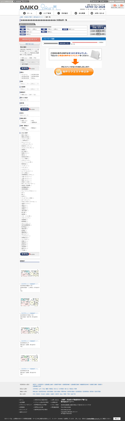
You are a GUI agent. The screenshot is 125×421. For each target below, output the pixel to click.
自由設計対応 (26, 156)
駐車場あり (25, 227)
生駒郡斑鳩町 (66, 384)
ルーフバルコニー (27, 171)
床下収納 (25, 151)
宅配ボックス (26, 203)
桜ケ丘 (66, 389)
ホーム (22, 400)
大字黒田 (61, 389)
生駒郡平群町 (57, 384)
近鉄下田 (73, 394)
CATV (24, 196)
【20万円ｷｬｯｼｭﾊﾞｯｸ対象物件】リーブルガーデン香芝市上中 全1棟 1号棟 (38, 341)
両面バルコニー (26, 180)
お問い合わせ (55, 400)
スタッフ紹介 (55, 404)
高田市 (57, 394)
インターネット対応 (28, 198)
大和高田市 (40, 384)
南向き (24, 155)
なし (35, 94)
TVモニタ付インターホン (29, 201)
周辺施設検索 (55, 407)
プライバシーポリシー (26, 404)
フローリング (26, 218)
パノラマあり (25, 129)
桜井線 (91, 391)
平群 (68, 394)
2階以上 (24, 205)
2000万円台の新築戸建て (41, 400)
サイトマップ (23, 409)
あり (31, 94)
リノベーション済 (27, 162)
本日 (32, 120)
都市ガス (25, 248)
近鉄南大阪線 (70, 391)
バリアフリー (26, 236)
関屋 (65, 394)
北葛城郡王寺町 (37, 386)
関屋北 (51, 389)
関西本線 (63, 391)
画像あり (24, 128)
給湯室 (24, 230)
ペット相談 (25, 158)
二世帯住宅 (25, 140)
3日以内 (24, 122)
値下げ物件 (25, 64)
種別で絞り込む (30, 44)
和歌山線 (35, 391)
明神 (75, 389)
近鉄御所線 (86, 391)
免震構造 (25, 219)
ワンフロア (25, 239)
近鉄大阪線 (57, 391)
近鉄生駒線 (50, 391)
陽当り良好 (25, 135)
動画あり (34, 128)
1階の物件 (25, 210)
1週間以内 (34, 122)
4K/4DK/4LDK (25, 78)
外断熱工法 (25, 237)
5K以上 (33, 78)
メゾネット (25, 165)
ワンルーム (25, 74)
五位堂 (43, 394)
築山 (61, 394)
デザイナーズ (26, 160)
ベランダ (25, 167)
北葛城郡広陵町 (75, 384)
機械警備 (25, 232)
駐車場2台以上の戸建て (41, 404)
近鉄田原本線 (42, 391)
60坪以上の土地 (39, 407)
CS (23, 192)
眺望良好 (25, 164)
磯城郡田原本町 (84, 384)
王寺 (34, 394)
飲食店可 (25, 245)
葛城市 (100, 384)
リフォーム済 (26, 138)
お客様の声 (55, 402)
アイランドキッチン (28, 147)
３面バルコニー (26, 178)
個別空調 (25, 228)
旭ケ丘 (56, 389)
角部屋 (24, 214)
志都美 (47, 394)
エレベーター (26, 223)
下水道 (24, 250)
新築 (31, 58)
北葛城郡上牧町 (49, 384)
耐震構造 (25, 221)
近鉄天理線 (98, 391)
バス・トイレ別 (26, 216)
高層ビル (25, 241)
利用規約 (22, 407)
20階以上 (25, 209)
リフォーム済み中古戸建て (42, 402)
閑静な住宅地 (26, 137)
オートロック (26, 200)
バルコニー (25, 169)
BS (23, 194)
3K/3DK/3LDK (35, 76)
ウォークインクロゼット (29, 191)
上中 (40, 389)
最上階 (24, 212)
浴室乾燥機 (25, 189)
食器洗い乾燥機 (26, 185)
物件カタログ (23, 412)
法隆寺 (52, 394)
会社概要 (22, 402)
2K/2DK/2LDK (25, 76)
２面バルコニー (26, 176)
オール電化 (25, 173)
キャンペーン (26, 142)
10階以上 (25, 207)
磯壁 (47, 389)
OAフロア (25, 234)
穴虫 (43, 389)
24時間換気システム (28, 174)
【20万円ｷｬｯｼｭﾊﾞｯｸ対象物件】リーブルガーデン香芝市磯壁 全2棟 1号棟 (38, 284)
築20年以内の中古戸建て (41, 409)
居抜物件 (25, 246)
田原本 (38, 394)
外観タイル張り (26, 182)
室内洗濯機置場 (26, 225)
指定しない (25, 58)
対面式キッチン (26, 146)
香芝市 (34, 384)
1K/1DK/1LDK (35, 74)
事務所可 (25, 243)
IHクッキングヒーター (28, 183)
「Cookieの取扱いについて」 (93, 418)
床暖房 (24, 149)
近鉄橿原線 (79, 391)
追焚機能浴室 (26, 187)
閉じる (117, 418)
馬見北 (71, 389)
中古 (35, 58)
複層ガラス (25, 153)
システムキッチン (27, 144)
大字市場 (35, 389)
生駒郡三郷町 (93, 384)
